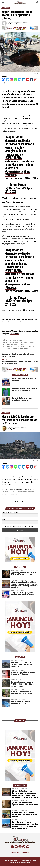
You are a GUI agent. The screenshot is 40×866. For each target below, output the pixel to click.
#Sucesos (10, 174)
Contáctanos (25, 852)
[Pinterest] (27, 79)
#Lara (27, 171)
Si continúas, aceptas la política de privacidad (18, 526)
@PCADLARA (13, 157)
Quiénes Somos (15, 852)
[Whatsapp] (15, 79)
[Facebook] (3, 79)
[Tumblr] (31, 79)
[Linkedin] (23, 79)
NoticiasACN (14, 333)
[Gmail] (35, 79)
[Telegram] (19, 79)
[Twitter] (7, 79)
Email (3, 519)
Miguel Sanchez (14, 429)
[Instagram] (11, 79)
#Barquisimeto (14, 171)
